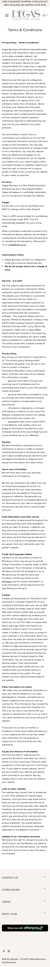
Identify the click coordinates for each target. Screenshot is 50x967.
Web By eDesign (10, 959)
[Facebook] (3, 951)
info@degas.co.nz (17, 244)
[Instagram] (9, 951)
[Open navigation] (6, 15)
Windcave (7, 581)
